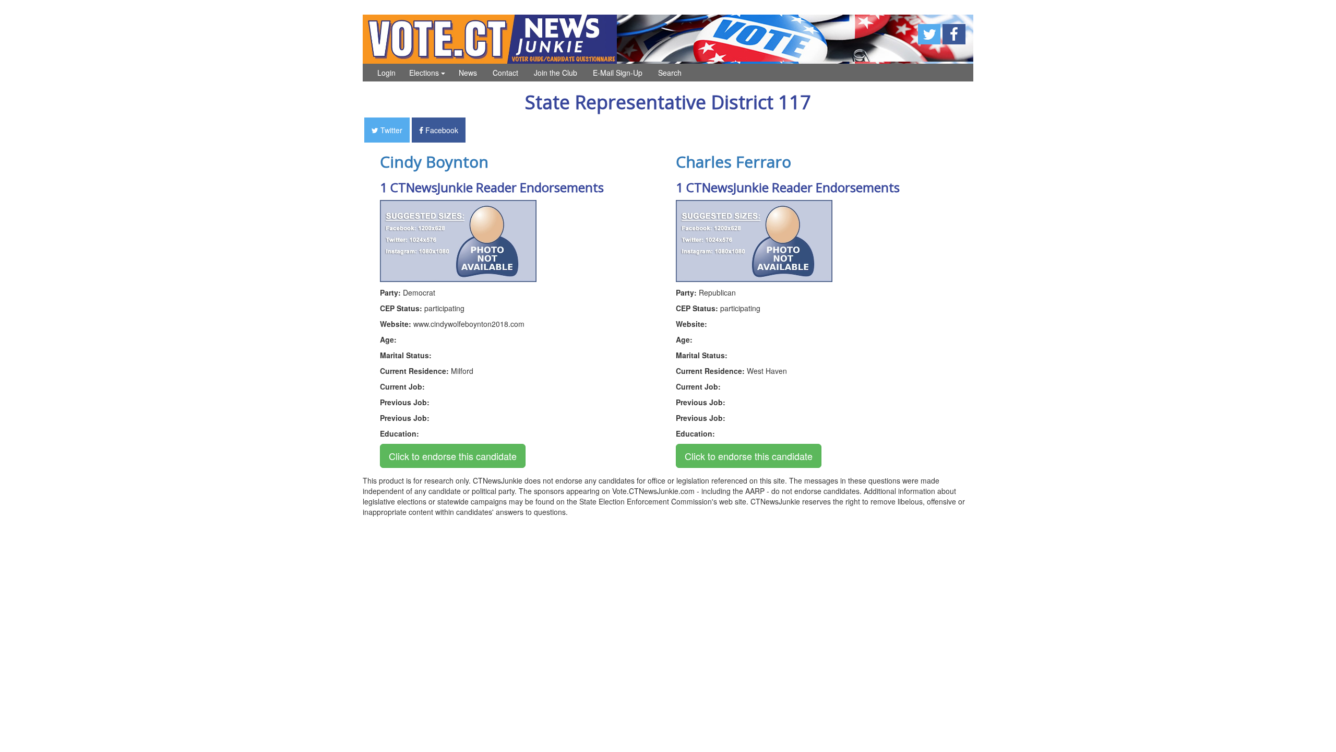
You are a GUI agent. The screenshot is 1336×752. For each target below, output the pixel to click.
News (468, 72)
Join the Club (555, 72)
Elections (425, 72)
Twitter (390, 130)
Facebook (440, 130)
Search (670, 72)
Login (386, 72)
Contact (505, 72)
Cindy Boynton (434, 161)
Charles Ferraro (733, 161)
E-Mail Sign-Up (617, 72)
